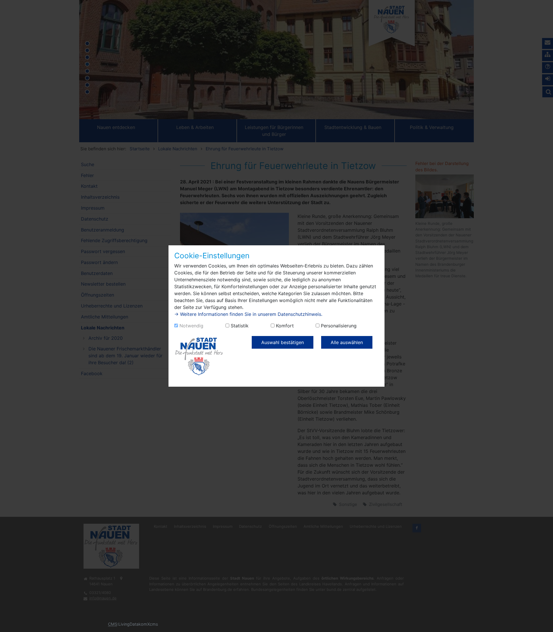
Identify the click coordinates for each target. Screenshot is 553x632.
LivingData (128, 624)
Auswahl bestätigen (282, 342)
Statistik (240, 326)
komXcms (148, 624)
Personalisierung (339, 326)
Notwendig (191, 326)
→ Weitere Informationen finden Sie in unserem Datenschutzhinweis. (248, 314)
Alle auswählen (347, 342)
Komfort (285, 326)
